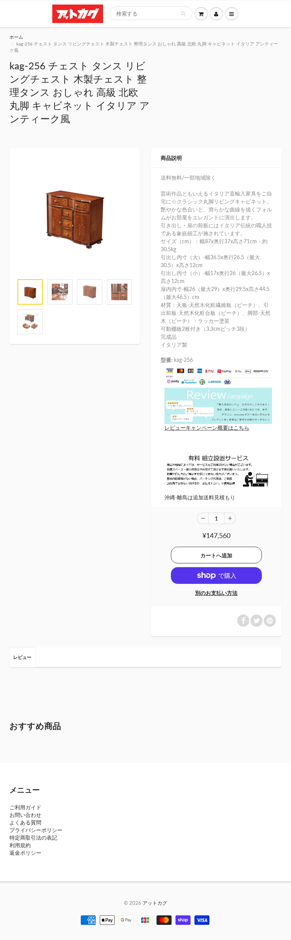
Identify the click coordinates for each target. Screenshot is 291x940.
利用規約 (20, 845)
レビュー (22, 657)
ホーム (16, 37)
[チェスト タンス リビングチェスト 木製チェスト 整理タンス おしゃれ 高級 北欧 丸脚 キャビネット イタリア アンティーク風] (75, 216)
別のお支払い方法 (216, 593)
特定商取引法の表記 (33, 837)
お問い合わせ (25, 815)
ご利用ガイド (25, 807)
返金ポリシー (25, 852)
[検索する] (183, 14)
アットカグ (154, 903)
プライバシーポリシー (36, 830)
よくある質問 (25, 822)
